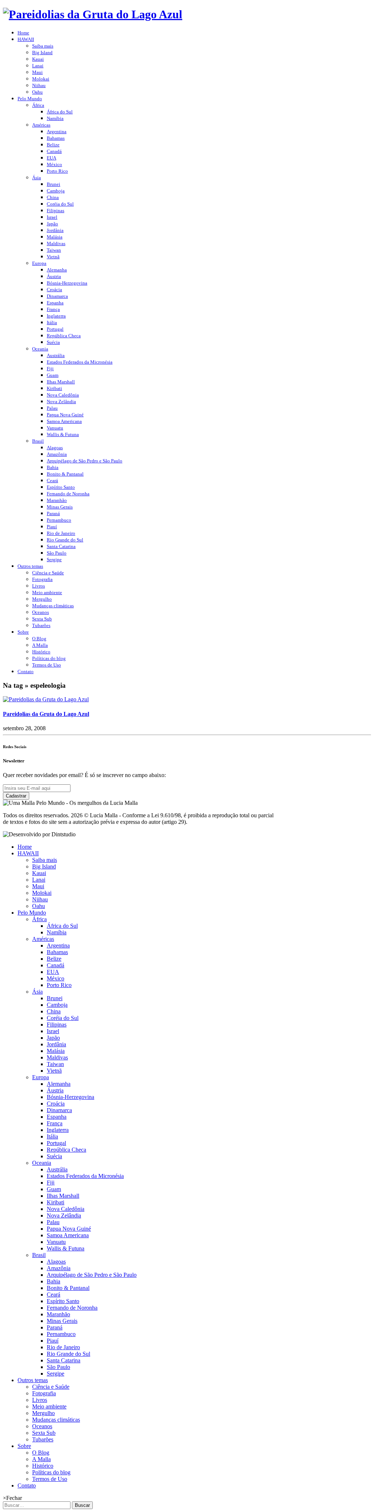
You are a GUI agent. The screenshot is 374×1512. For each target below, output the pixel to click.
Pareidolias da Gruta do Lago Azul (46, 714)
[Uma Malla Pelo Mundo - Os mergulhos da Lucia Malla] (92, 14)
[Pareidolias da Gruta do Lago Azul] (46, 699)
